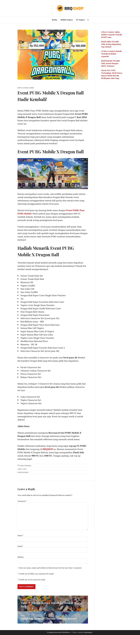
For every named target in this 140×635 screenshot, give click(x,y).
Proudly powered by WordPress (58, 632)
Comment (22, 501)
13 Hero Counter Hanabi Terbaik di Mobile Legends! (111, 54)
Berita (54, 20)
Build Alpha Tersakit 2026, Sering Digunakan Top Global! (111, 44)
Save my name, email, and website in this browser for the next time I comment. (50, 568)
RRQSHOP (48, 449)
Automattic (88, 632)
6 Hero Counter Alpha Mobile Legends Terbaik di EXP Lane (111, 34)
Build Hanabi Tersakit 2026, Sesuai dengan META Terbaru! (110, 63)
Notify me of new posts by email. (32, 579)
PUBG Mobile (23, 472)
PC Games (80, 20)
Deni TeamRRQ (25, 466)
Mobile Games (66, 20)
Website (21, 557)
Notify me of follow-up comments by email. (36, 574)
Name (20, 535)
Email (20, 546)
